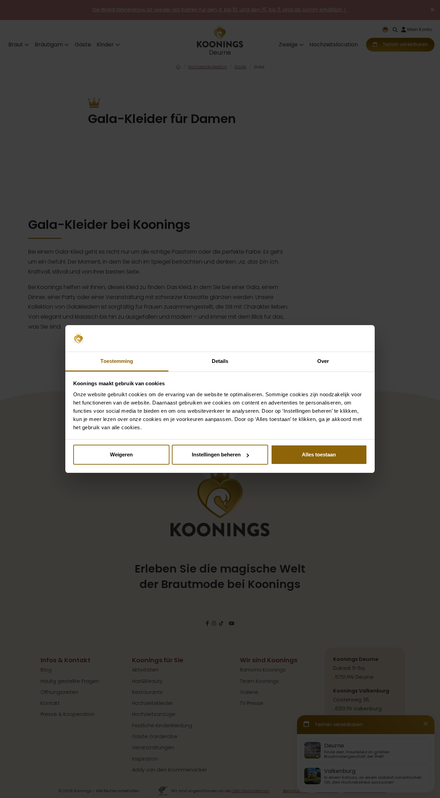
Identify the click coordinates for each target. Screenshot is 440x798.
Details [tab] (220, 361)
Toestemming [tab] (116, 361)
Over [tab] (323, 361)
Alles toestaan (319, 454)
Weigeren (121, 454)
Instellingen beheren (216, 454)
